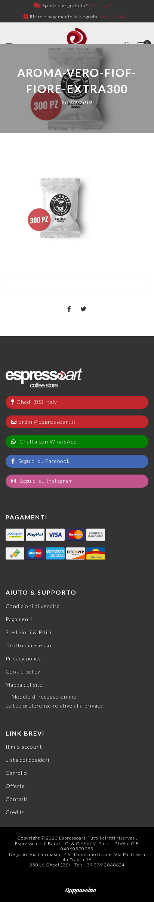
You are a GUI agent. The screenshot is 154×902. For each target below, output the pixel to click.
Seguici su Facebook (43, 461)
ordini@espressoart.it (47, 421)
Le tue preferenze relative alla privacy (54, 705)
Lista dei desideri (27, 760)
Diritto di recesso (29, 645)
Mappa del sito (24, 684)
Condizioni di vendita (33, 606)
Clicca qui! (101, 5)
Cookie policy (23, 671)
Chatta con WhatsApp (47, 441)
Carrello (16, 773)
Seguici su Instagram (45, 481)
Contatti (17, 799)
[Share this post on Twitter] (83, 302)
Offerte (15, 786)
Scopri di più (112, 16)
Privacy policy (23, 658)
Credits (15, 812)
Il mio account (24, 746)
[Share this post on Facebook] (69, 302)
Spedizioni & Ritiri (29, 632)
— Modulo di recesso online (41, 696)
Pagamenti (19, 619)
